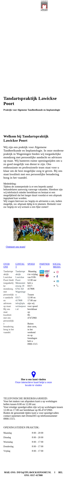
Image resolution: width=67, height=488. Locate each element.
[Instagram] (57, 272)
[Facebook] (57, 276)
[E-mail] (57, 281)
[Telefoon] (57, 285)
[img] (44, 5)
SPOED (31, 264)
